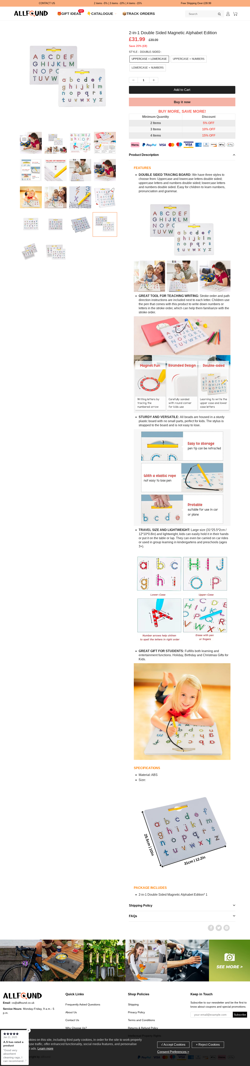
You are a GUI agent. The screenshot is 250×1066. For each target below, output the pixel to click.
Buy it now (182, 102)
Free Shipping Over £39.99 (196, 3)
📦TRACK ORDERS (138, 14)
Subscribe (240, 1014)
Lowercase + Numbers (148, 67)
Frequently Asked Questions (82, 1004)
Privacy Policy (136, 1012)
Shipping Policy (140, 905)
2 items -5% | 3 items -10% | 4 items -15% (118, 3)
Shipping (133, 1004)
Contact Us (72, 1020)
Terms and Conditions (141, 1020)
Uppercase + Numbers (188, 58)
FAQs (133, 916)
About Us (71, 1012)
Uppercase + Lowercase (149, 58)
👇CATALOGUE (100, 14)
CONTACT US (47, 3)
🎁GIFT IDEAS (69, 14)
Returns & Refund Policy (143, 1027)
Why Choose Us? (76, 1027)
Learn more (45, 1048)
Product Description (144, 154)
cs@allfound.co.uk (23, 1002)
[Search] (219, 13)
